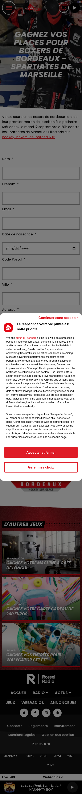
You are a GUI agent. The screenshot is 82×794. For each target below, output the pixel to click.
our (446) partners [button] (26, 337)
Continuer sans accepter (58, 317)
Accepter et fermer (41, 452)
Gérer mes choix (41, 467)
